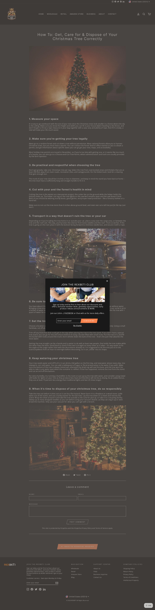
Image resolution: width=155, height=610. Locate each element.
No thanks (77, 326)
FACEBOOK (68, 313)
